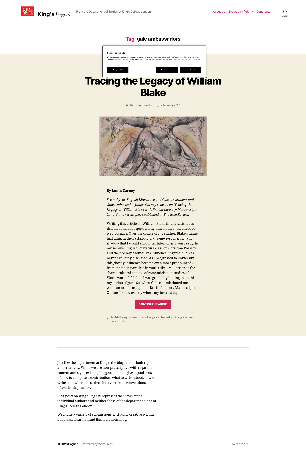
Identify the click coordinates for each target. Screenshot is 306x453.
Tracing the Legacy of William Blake (153, 87)
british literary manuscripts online (131, 317)
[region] (154, 61)
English (73, 444)
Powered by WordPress (97, 444)
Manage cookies (118, 70)
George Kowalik (143, 105)
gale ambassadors (163, 317)
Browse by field (239, 11)
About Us (219, 11)
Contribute (263, 11)
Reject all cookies (166, 70)
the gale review (184, 317)
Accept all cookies (190, 70)
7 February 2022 (170, 105)
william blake (118, 321)
